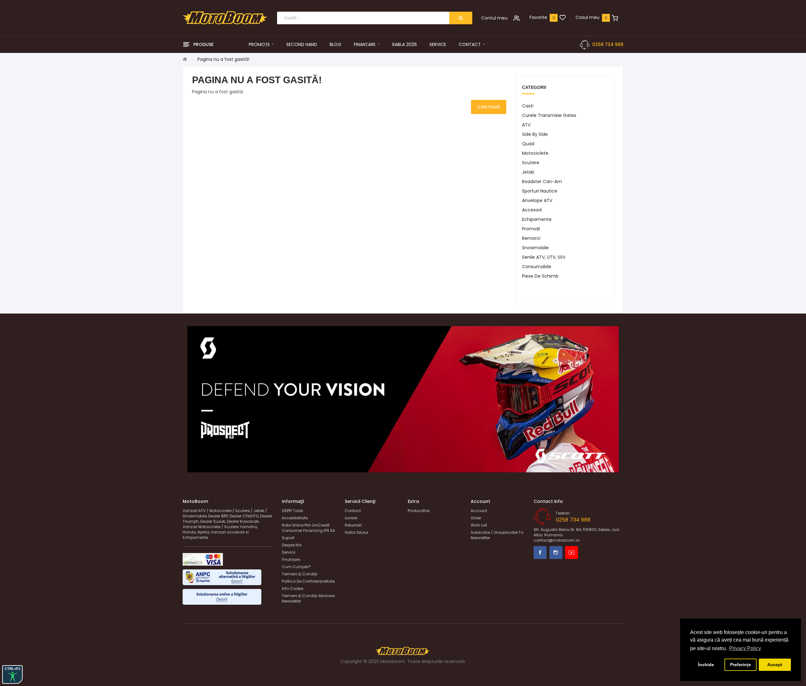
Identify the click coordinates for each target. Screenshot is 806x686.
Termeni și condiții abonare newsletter (308, 598)
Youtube (571, 552)
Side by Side (535, 134)
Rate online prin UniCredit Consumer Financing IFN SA (308, 527)
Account (479, 510)
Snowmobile (535, 248)
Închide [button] (706, 664)
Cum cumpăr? (296, 566)
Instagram (555, 552)
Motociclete (535, 153)
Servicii (288, 552)
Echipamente (537, 219)
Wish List (479, 525)
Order (476, 518)
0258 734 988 (607, 44)
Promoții (531, 229)
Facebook (540, 552)
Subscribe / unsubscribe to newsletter (497, 535)
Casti (527, 106)
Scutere (530, 162)
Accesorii (532, 210)
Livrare (351, 518)
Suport (288, 537)
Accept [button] (774, 664)
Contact (353, 510)
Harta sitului (356, 532)
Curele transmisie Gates (549, 115)
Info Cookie (292, 588)
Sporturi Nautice (539, 191)
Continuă (488, 107)
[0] (562, 18)
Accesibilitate (295, 518)
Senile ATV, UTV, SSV (543, 257)
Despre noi (292, 545)
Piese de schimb (540, 276)
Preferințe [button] (740, 664)
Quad (528, 144)
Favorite (538, 17)
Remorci (531, 238)
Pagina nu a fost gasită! (223, 59)
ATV (526, 125)
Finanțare (291, 559)
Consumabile (536, 266)
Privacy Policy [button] (745, 648)
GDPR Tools (292, 510)
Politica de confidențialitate (308, 581)
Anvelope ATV (537, 200)
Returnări (353, 525)
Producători (419, 510)
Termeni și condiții (299, 574)
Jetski (528, 172)
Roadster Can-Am (542, 181)
